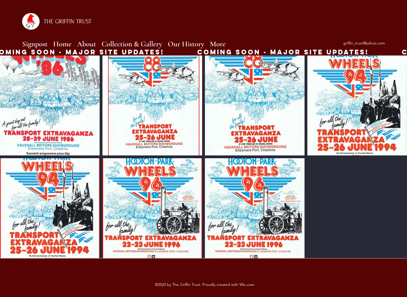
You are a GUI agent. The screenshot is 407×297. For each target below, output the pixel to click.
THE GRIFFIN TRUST (67, 21)
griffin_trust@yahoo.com (364, 43)
